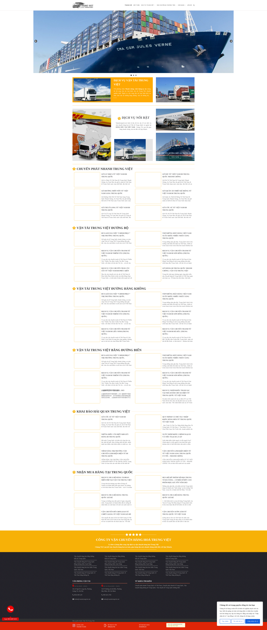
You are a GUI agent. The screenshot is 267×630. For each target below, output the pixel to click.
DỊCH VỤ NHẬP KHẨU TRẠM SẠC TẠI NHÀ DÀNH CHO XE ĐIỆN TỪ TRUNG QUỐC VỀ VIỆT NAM (176, 392)
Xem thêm (92, 157)
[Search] (194, 5)
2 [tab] (133, 75)
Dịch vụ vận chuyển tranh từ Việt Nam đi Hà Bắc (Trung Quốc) (176, 331)
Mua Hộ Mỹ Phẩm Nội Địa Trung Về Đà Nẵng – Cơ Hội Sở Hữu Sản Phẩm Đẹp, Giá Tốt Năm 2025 (177, 479)
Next (231, 41)
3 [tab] (136, 75)
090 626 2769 (107, 595)
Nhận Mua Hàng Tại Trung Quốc (105, 472)
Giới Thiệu (136, 5)
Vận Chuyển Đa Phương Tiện (166, 5)
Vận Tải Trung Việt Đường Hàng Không (111, 288)
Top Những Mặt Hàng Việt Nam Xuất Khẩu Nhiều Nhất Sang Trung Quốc (176, 235)
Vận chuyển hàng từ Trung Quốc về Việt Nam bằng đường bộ (84, 574)
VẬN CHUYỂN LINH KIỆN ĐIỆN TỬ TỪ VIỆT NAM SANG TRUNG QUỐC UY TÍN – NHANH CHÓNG (176, 453)
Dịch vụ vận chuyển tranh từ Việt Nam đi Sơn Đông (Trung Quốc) (176, 253)
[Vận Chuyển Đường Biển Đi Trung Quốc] (175, 147)
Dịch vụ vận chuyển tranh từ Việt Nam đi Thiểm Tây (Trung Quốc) (115, 253)
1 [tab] (131, 75)
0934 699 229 (78, 595)
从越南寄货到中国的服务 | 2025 (112, 390)
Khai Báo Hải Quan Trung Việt (103, 411)
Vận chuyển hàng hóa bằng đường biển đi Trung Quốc (84, 557)
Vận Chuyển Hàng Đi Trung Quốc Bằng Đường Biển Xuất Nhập (84, 563)
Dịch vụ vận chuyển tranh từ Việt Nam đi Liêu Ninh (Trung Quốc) (115, 331)
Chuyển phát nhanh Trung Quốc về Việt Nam (148, 585)
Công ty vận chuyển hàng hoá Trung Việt (133, 539)
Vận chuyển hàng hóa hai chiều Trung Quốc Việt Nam (85, 568)
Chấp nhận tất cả (252, 621)
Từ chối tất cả (237, 621)
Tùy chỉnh (225, 621)
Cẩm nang (181, 5)
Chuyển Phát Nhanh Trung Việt (105, 168)
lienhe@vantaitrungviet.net (82, 599)
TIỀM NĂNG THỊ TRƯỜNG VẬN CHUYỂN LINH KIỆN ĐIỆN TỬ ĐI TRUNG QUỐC (114, 453)
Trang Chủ (128, 5)
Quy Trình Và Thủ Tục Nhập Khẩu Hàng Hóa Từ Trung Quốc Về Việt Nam (177, 419)
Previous (36, 41)
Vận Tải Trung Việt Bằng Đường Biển (109, 350)
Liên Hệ (189, 5)
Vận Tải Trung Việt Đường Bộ (102, 227)
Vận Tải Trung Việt (147, 5)
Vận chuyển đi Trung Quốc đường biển (168, 587)
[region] (240, 614)
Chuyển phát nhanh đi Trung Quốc (173, 585)
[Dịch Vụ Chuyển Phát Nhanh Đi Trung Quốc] (91, 135)
